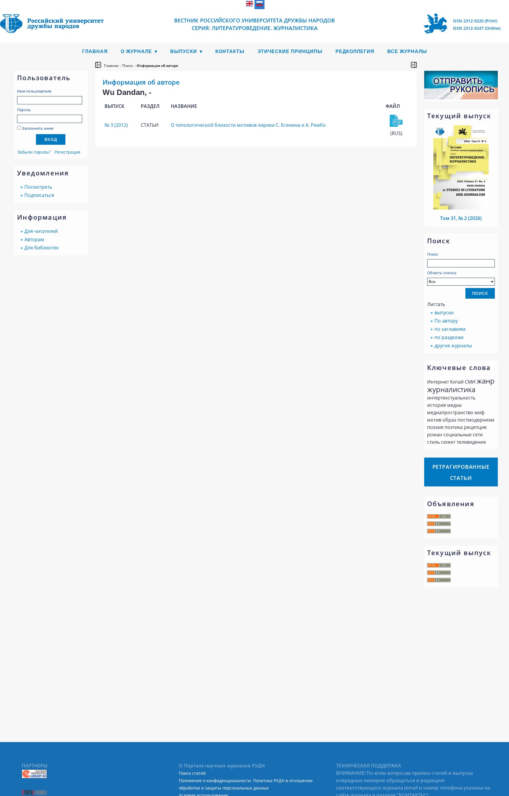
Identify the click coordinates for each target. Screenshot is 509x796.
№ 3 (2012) (116, 125)
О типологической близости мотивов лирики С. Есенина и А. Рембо (248, 125)
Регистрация (67, 152)
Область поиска (441, 272)
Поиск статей (192, 773)
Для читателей (41, 231)
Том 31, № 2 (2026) (461, 218)
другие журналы (453, 345)
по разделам (449, 337)
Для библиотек (41, 247)
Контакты (229, 51)
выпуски (444, 312)
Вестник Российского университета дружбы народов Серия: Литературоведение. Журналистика (254, 24)
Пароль (24, 109)
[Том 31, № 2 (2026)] (461, 208)
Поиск (432, 254)
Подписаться (39, 195)
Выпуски (183, 51)
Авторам (34, 239)
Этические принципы (290, 51)
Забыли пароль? (33, 152)
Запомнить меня (37, 128)
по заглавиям (450, 329)
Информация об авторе (157, 65)
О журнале (136, 51)
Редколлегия (355, 51)
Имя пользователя (34, 91)
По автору (446, 321)
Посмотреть (38, 187)
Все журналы (407, 51)
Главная (95, 51)
